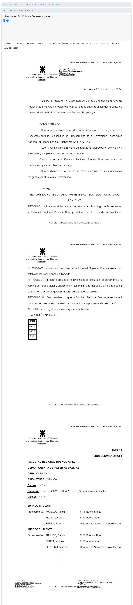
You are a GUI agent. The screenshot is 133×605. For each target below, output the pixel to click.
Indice (11, 10)
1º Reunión (29, 10)
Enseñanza (13, 5)
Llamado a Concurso (26, 5)
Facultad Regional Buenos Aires (48, 5)
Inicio (5, 5)
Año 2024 (19, 10)
